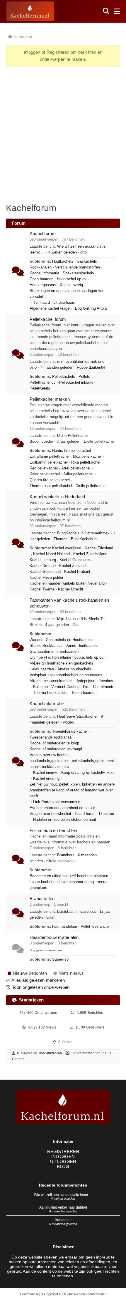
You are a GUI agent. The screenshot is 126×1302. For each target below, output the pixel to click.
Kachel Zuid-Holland (90, 554)
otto (83, 252)
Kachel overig (71, 285)
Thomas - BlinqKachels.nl (75, 539)
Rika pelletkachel (85, 462)
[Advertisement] (63, 134)
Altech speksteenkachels (51, 681)
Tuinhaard (41, 303)
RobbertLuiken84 (91, 367)
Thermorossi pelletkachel (51, 486)
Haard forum (85, 814)
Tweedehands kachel (70, 731)
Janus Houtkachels (82, 646)
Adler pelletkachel (78, 474)
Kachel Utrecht (70, 589)
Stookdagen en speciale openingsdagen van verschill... (67, 294)
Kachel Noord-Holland (51, 554)
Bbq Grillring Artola (91, 308)
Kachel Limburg (43, 560)
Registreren (58, 52)
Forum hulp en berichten (53, 830)
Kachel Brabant (77, 572)
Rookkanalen (41, 267)
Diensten (106, 814)
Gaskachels (87, 261)
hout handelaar (64, 927)
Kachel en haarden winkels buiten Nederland (67, 583)
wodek (68, 722)
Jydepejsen (85, 681)
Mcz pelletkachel (87, 456)
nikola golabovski (61, 861)
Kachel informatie (44, 273)
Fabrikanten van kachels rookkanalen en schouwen (69, 603)
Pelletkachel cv (43, 382)
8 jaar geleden (68, 441)
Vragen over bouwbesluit (50, 814)
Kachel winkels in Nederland (57, 496)
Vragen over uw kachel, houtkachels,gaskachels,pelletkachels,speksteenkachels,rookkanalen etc (72, 761)
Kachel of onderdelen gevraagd (56, 749)
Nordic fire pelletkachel (71, 451)
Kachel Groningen (74, 560)
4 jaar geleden (57, 625)
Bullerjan (40, 687)
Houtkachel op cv (71, 279)
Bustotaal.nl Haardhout (76, 912)
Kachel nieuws (45, 773)
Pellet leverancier (95, 927)
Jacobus (106, 681)
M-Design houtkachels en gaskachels (61, 663)
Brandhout (65, 855)
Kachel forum (43, 233)
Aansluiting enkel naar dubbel (63, 1207)
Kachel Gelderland (45, 572)
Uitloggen (63, 1161)
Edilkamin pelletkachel (49, 462)
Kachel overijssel (66, 548)
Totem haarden (83, 693)
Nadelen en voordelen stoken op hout (64, 820)
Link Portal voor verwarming (56, 802)
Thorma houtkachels (50, 693)
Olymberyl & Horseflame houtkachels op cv (66, 657)
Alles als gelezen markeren (38, 980)
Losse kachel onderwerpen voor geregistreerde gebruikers (69, 885)
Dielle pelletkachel (99, 441)
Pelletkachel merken (50, 399)
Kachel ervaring (46, 778)
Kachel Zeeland (72, 566)
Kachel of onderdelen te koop (54, 743)
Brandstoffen (42, 898)
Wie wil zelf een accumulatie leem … (63, 1195)
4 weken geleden (62, 252)
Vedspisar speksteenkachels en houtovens (66, 675)
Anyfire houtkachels (74, 669)
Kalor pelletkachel (45, 474)
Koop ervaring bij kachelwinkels (88, 773)
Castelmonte (103, 687)
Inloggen (32, 52)
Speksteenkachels (78, 273)
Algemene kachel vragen (50, 308)
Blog (63, 1166)
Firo (86, 687)
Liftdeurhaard (64, 303)
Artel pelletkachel (76, 468)
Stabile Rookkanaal (46, 646)
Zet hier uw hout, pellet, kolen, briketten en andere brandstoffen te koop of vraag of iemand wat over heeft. (72, 790)
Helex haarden (42, 669)
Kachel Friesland (99, 548)
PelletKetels (40, 388)
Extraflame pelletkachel (49, 456)
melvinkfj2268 (50, 1053)
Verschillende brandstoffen (77, 267)
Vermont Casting (65, 687)
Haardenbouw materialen (54, 937)
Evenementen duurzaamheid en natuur (62, 808)
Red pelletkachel (44, 468)
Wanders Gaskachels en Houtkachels (61, 640)
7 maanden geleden (56, 367)
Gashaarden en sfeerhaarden (54, 652)
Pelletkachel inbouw (76, 382)
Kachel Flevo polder (46, 578)
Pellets (84, 377)
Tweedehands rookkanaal (51, 737)
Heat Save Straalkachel (77, 716)
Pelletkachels (63, 377)
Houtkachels (62, 261)
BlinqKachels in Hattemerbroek (83, 533)
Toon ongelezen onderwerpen (40, 987)
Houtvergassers (43, 285)
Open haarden (41, 279)
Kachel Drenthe (43, 566)
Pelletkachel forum (48, 319)
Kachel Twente (42, 589)
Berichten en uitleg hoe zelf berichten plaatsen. (69, 876)
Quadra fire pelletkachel (50, 480)
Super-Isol (60, 959)
